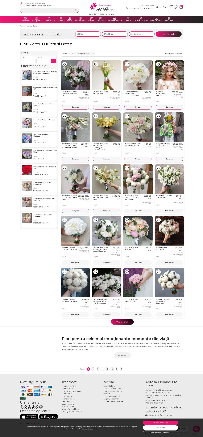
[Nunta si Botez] (156, 18)
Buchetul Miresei (141, 21)
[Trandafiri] (25, 18)
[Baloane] (100, 18)
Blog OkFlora (109, 386)
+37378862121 (133, 8)
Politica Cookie (87, 429)
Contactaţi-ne (68, 389)
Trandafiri (25, 21)
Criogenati (36, 21)
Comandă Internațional (113, 401)
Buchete (61, 21)
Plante (91, 21)
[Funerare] (169, 18)
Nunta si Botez (156, 21)
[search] (76, 10)
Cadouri (128, 21)
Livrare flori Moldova (70, 409)
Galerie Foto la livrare (112, 389)
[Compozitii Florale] (114, 18)
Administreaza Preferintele (160, 433)
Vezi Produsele (169, 34)
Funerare (169, 21)
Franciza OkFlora (69, 386)
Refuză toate (160, 428)
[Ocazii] (69, 18)
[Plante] (91, 18)
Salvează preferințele (160, 423)
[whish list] (171, 8)
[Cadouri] (128, 18)
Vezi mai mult (122, 322)
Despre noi (66, 401)
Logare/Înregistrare (112, 399)
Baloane (100, 21)
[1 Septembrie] (49, 18)
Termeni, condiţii (68, 399)
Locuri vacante (68, 404)
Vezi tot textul (122, 355)
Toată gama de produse (72, 412)
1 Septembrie (49, 21)
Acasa (22, 26)
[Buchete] (61, 18)
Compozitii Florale (114, 21)
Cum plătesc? (67, 394)
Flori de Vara (80, 21)
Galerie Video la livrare (113, 391)
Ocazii (69, 21)
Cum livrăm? (67, 396)
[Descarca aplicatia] (29, 416)
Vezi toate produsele (112, 396)
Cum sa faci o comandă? (72, 391)
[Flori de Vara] (80, 18)
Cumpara (75, 107)
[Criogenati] (36, 18)
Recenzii (107, 394)
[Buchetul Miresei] (140, 18)
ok (53, 61)
